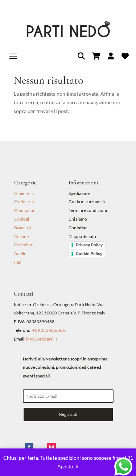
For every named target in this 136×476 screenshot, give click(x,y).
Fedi (18, 262)
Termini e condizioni (88, 210)
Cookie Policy (89, 253)
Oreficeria (24, 201)
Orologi (21, 219)
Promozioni (25, 210)
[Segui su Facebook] (29, 447)
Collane (21, 236)
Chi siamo (78, 219)
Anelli (19, 253)
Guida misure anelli (87, 201)
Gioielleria (24, 193)
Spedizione (79, 193)
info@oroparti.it (41, 339)
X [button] (77, 466)
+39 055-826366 (48, 330)
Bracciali (22, 227)
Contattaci (78, 227)
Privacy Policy (89, 244)
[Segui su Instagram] (51, 447)
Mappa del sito (82, 236)
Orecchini (23, 244)
